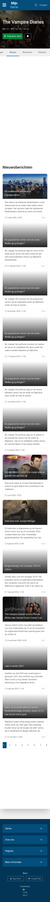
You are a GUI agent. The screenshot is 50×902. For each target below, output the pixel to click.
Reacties (42, 52)
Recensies (27, 52)
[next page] (46, 745)
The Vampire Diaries (23, 22)
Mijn (14, 5)
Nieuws (12, 52)
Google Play (36, 879)
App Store (17, 879)
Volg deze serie (14, 36)
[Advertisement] (25, 82)
